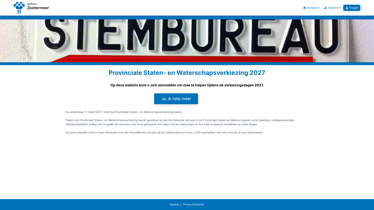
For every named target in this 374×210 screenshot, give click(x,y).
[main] (187, 104)
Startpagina (312, 7)
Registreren (333, 7)
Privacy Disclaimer (193, 204)
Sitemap (174, 204)
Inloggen (353, 7)
